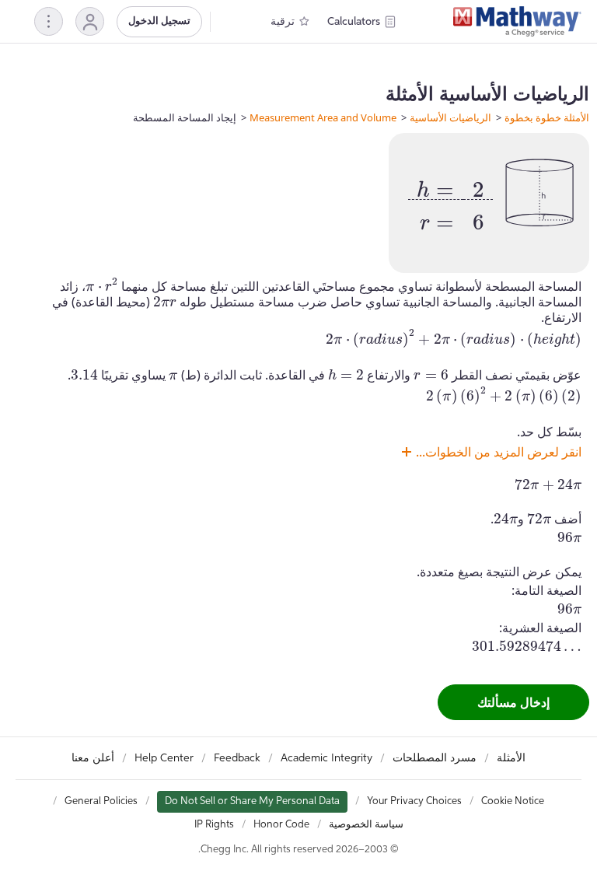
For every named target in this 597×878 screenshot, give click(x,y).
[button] (89, 21)
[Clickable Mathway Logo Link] (517, 21)
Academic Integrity (326, 758)
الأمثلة (511, 758)
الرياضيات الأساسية (450, 117)
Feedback (237, 758)
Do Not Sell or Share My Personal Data (252, 801)
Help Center (164, 758)
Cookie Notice (512, 801)
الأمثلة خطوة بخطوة (546, 117)
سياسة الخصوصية (366, 825)
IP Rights (214, 825)
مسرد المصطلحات (435, 758)
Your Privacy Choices (414, 801)
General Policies (101, 801)
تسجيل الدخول (159, 21)
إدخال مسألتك (513, 702)
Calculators (353, 21)
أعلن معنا (93, 758)
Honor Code (281, 825)
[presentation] (450, 199)
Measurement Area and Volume (323, 117)
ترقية (283, 21)
